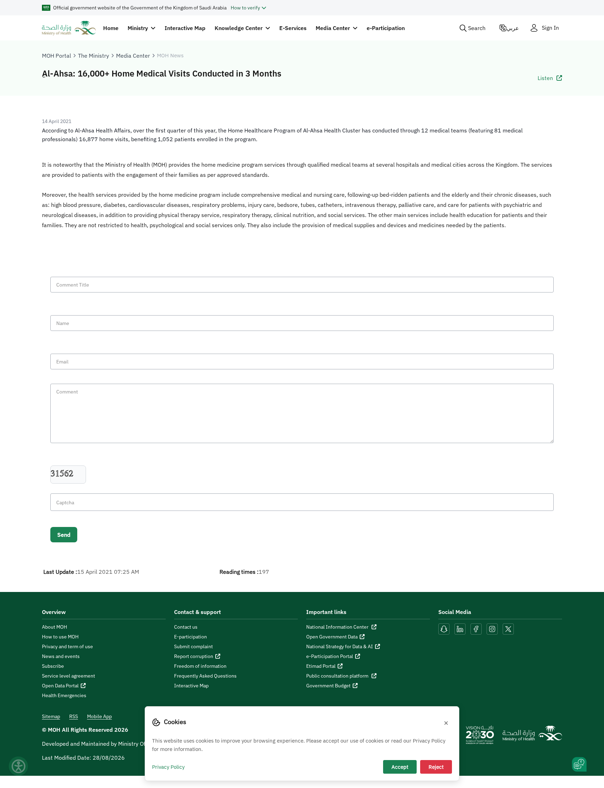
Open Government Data (332, 637)
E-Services (293, 27)
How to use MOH (60, 637)
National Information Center (337, 627)
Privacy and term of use (67, 646)
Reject (436, 766)
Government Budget (328, 685)
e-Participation (386, 27)
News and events (61, 656)
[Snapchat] (444, 628)
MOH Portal (56, 55)
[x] (508, 628)
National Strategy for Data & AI (339, 646)
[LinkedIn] (460, 628)
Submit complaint (193, 646)
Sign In (550, 27)
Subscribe (53, 666)
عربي (512, 27)
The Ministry (93, 55)
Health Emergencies (64, 695)
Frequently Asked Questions (205, 676)
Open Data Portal (60, 685)
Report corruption (193, 656)
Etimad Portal (321, 666)
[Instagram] (492, 628)
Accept (399, 766)
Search (477, 27)
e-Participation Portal (329, 656)
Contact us (185, 627)
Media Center (133, 55)
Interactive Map (185, 27)
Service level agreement (68, 676)
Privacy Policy (168, 766)
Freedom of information (200, 666)
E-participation (190, 637)
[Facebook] (476, 628)
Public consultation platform (337, 676)
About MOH (54, 627)
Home (110, 27)
